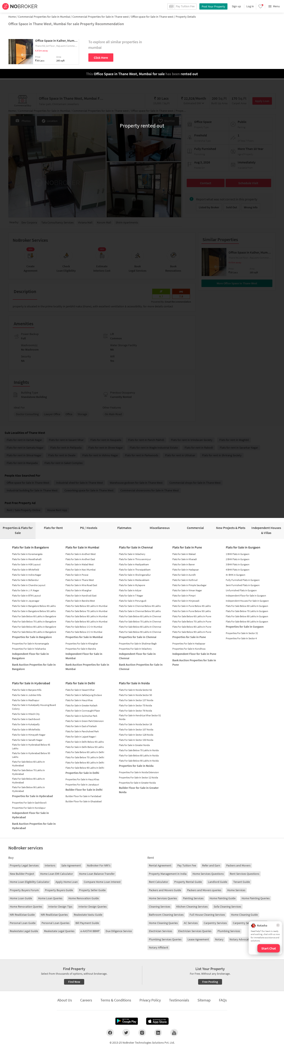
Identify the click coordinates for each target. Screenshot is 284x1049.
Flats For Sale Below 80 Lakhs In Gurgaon (247, 616)
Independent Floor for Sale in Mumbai (83, 656)
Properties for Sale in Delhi (82, 773)
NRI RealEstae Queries (54, 914)
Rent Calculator (158, 882)
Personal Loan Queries (55, 923)
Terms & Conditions (115, 1000)
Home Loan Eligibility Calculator (29, 882)
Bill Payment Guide (87, 923)
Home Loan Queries (50, 898)
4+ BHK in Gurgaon (235, 574)
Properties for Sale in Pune (189, 637)
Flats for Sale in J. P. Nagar (25, 590)
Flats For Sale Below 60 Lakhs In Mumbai (86, 605)
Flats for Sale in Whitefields (26, 729)
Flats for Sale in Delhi (80, 683)
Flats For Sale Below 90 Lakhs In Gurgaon (247, 621)
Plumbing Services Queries (165, 939)
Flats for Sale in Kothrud (185, 580)
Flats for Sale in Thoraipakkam (135, 569)
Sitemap (204, 1000)
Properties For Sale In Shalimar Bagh (138, 643)
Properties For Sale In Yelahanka (29, 648)
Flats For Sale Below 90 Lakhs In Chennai (140, 631)
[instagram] (142, 1032)
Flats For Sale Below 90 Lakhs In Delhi (84, 767)
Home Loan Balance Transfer (97, 874)
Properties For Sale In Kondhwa (188, 648)
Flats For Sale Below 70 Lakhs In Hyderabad (28, 772)
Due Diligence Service (119, 931)
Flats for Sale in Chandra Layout (28, 585)
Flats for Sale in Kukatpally (26, 724)
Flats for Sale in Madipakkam (134, 564)
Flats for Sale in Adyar (130, 590)
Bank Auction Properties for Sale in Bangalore (34, 667)
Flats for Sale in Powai (76, 574)
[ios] (157, 1021)
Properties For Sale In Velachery (135, 648)
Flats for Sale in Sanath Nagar (27, 739)
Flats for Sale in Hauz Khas (79, 700)
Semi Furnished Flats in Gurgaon (243, 585)
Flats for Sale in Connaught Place (82, 710)
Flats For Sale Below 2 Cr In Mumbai (83, 631)
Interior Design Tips (60, 906)
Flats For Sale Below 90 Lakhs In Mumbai (86, 621)
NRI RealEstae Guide (22, 914)
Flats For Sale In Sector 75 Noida (135, 705)
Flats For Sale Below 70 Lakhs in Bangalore (34, 621)
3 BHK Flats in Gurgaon (237, 564)
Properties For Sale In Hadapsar (188, 643)
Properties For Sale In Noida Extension (139, 772)
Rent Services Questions (244, 874)
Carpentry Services (215, 923)
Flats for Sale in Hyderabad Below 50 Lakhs (31, 755)
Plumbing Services (228, 931)
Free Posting (210, 982)
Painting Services (193, 898)
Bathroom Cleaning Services (166, 914)
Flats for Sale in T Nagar (131, 595)
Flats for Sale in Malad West (79, 564)
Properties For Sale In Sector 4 (241, 638)
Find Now (74, 982)
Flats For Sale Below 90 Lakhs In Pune (191, 631)
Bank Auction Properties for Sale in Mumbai (87, 667)
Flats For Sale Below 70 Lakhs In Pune (191, 621)
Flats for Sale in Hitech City (26, 713)
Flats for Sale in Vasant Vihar (80, 689)
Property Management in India (167, 874)
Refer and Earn (211, 865)
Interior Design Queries (92, 906)
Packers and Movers (238, 865)
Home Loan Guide (21, 898)
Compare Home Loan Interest (102, 882)
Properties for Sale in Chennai (137, 637)
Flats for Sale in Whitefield (25, 569)
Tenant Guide (241, 882)
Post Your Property (213, 6)
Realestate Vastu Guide (88, 914)
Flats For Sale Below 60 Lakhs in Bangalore (34, 616)
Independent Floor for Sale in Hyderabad (30, 815)
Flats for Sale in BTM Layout (26, 595)
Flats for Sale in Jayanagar (25, 600)
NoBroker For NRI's (98, 865)
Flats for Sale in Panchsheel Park (82, 731)
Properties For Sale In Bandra (80, 648)
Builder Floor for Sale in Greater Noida (139, 790)
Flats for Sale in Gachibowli (26, 719)
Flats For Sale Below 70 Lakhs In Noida (139, 750)
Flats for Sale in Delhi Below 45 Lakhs (84, 741)
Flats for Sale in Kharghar (78, 590)
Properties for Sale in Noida (136, 766)
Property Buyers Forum (24, 890)
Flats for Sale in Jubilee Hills (26, 695)
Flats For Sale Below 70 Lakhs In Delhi (84, 757)
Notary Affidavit (158, 947)
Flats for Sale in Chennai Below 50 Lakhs (140, 611)
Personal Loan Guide (23, 923)
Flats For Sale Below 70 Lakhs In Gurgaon (247, 611)
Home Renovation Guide (83, 898)
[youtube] (174, 1032)
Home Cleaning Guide (244, 914)
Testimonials (179, 1000)
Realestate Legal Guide (24, 931)
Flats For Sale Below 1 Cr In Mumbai (83, 626)
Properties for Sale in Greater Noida (137, 782)
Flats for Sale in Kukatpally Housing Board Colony (34, 706)
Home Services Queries (163, 898)
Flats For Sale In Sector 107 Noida (136, 729)
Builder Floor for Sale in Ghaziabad (83, 801)
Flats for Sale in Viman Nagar (187, 590)
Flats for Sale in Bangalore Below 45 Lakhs (34, 605)
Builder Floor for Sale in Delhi (83, 789)
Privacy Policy (150, 1000)
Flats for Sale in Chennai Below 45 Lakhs (140, 605)
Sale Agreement (71, 865)
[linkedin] (158, 1032)
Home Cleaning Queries (163, 923)
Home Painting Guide (223, 898)
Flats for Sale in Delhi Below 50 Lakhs (84, 746)
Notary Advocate (240, 939)
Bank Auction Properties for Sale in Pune (194, 662)
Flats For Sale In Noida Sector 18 (135, 724)
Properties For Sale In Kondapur (29, 807)
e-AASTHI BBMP (90, 931)
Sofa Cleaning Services (227, 906)
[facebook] (110, 1032)
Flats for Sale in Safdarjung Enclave (83, 695)
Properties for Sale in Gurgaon (245, 626)
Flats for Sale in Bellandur (25, 580)
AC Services (191, 923)
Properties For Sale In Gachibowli (29, 802)
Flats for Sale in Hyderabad (31, 683)
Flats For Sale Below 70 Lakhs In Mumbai (86, 611)
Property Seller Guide (92, 890)
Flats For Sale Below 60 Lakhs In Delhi (84, 752)
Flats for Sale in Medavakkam (134, 580)
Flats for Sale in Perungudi (132, 600)
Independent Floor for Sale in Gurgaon (246, 595)
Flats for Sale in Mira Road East (81, 585)
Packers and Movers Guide (165, 890)
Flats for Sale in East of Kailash (81, 726)
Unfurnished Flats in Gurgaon (241, 590)
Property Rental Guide (188, 882)
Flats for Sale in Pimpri (184, 595)
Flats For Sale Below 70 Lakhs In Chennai (140, 621)
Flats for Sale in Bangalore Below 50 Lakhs (34, 611)
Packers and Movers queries (204, 890)
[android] (126, 1021)
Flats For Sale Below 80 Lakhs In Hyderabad (28, 780)
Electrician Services (160, 931)
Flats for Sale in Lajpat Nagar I (80, 736)
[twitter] (126, 1032)
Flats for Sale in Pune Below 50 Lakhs (191, 611)
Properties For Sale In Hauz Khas (82, 779)
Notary (219, 939)
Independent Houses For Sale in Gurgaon (247, 600)
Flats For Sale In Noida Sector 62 (135, 689)
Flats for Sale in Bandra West (80, 600)
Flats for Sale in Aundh (184, 574)
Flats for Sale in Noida (134, 683)
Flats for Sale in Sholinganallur (135, 574)
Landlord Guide (217, 882)
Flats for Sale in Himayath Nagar (28, 734)
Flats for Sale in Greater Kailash (81, 705)
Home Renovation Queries (26, 906)
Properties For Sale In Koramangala (30, 643)
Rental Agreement (160, 865)
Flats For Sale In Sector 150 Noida (136, 739)
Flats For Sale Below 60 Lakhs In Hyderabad (28, 763)
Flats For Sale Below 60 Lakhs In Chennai (140, 616)
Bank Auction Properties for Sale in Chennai (141, 667)
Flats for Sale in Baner (183, 564)
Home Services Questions (208, 874)
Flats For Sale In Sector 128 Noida (136, 734)
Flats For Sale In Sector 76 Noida (135, 710)
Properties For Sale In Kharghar (81, 643)
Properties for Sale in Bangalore (32, 637)
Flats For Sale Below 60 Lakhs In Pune (191, 616)
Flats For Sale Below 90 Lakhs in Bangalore (34, 631)
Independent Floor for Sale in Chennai (137, 656)
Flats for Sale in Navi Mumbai (80, 569)
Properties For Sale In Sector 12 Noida (138, 777)
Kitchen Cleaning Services (192, 906)
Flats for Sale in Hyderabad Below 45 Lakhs (31, 746)
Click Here (101, 57)
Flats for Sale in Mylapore (132, 585)
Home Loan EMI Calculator (56, 874)
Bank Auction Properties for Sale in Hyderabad (34, 826)
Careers (86, 1000)
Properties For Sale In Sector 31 (242, 633)
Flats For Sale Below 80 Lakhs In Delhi (84, 762)
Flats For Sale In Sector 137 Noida (136, 700)
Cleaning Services (159, 906)
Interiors (50, 865)
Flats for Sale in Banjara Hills (26, 689)
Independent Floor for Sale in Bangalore (30, 656)
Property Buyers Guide (59, 890)
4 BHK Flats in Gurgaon (237, 569)
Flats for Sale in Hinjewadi (185, 600)
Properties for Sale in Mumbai (84, 637)
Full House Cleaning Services (207, 914)
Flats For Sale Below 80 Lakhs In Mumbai (86, 616)
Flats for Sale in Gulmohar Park (81, 715)
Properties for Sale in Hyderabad (32, 796)
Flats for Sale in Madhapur (25, 700)
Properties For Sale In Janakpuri (82, 784)
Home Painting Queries (256, 898)
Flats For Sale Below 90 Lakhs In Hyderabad (28, 789)
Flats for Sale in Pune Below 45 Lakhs (191, 605)
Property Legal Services (24, 865)
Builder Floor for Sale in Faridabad (83, 796)
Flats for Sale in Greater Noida (134, 745)
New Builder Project (22, 874)
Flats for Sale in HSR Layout (26, 564)
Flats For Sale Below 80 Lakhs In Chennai (140, 626)
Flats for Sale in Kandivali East (80, 595)
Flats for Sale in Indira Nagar (26, 574)
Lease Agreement (198, 939)
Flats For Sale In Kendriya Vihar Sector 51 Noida (140, 717)
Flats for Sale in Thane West (79, 580)
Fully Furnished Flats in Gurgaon (243, 580)
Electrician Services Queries (194, 931)
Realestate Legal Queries (59, 931)
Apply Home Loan (67, 882)
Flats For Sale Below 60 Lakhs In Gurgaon (247, 605)
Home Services (236, 890)
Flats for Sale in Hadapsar (185, 569)
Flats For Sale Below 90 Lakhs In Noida (139, 760)
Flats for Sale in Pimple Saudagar (189, 585)
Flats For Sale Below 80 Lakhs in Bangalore (34, 626)
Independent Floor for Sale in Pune (194, 654)
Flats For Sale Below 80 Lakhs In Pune (191, 626)
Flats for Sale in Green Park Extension (84, 721)
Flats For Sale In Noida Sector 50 (135, 695)
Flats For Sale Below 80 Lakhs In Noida (139, 755)
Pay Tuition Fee (186, 865)
